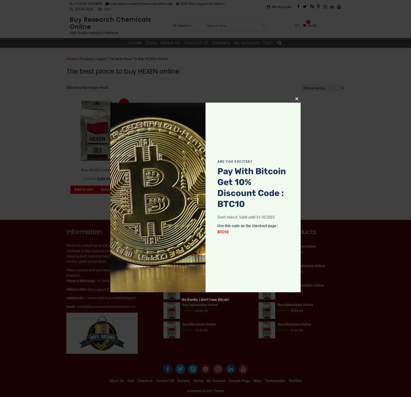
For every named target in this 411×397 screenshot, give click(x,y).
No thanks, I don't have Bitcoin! (205, 299)
